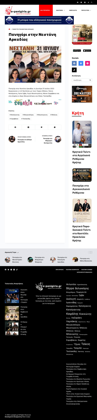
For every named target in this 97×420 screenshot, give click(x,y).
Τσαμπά (78, 348)
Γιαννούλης (75, 295)
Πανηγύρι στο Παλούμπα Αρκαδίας (62, 259)
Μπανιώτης (72, 334)
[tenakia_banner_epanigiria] (35, 102)
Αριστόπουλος (82, 284)
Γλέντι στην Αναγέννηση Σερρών (78, 394)
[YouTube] (84, 2)
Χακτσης (81, 351)
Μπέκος (77, 331)
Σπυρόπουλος (69, 344)
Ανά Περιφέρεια (45, 10)
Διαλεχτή (71, 299)
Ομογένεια (59, 10)
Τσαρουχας (86, 348)
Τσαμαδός (69, 348)
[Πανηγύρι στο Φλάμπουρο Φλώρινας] (30, 260)
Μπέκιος (53, 115)
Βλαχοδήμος (70, 292)
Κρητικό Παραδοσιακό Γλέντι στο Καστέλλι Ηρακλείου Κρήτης (81, 233)
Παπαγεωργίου (83, 334)
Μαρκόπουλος (82, 321)
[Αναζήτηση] (91, 2)
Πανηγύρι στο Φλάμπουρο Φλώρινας (39, 259)
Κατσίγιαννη (85, 306)
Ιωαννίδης (71, 302)
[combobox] (80, 80)
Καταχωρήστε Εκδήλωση (84, 272)
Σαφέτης (82, 340)
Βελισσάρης (82, 288)
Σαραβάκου (14, 118)
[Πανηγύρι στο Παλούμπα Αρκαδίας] (53, 260)
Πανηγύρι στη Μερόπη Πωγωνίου (78, 379)
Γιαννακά (68, 295)
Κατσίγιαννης (15, 115)
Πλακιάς (77, 337)
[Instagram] (81, 2)
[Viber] (41, 127)
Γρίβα (81, 295)
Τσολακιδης (26, 118)
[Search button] (90, 80)
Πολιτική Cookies (86, 269)
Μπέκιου (70, 331)
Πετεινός (69, 337)
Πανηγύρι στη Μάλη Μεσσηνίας (86, 260)
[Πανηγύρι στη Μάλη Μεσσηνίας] (75, 260)
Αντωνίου (71, 284)
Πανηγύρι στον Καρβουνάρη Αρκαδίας (24, 312)
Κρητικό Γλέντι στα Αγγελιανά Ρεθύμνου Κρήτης (81, 157)
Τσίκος (85, 344)
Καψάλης (72, 313)
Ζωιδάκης (87, 299)
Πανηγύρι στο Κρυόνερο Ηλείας (77, 381)
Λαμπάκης (71, 321)
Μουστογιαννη (42, 115)
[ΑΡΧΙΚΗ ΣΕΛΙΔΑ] (9, 29)
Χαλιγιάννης (69, 354)
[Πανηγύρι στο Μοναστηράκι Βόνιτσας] (8, 260)
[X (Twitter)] (28, 127)
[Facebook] (77, 2)
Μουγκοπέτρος (28, 115)
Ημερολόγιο (73, 10)
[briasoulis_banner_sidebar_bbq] (82, 94)
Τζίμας (77, 344)
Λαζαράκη (76, 317)
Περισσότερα (85, 10)
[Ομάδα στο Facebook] (81, 63)
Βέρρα (70, 288)
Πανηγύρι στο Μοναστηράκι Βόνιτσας (17, 259)
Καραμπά (80, 303)
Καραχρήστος (72, 306)
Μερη (88, 321)
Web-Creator (26, 417)
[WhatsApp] (54, 127)
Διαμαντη (80, 299)
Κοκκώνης (85, 313)
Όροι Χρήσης (60, 269)
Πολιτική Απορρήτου (72, 269)
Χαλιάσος (87, 351)
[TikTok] (88, 2)
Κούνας (68, 318)
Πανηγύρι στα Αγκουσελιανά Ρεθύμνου (81, 189)
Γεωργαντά (81, 292)
